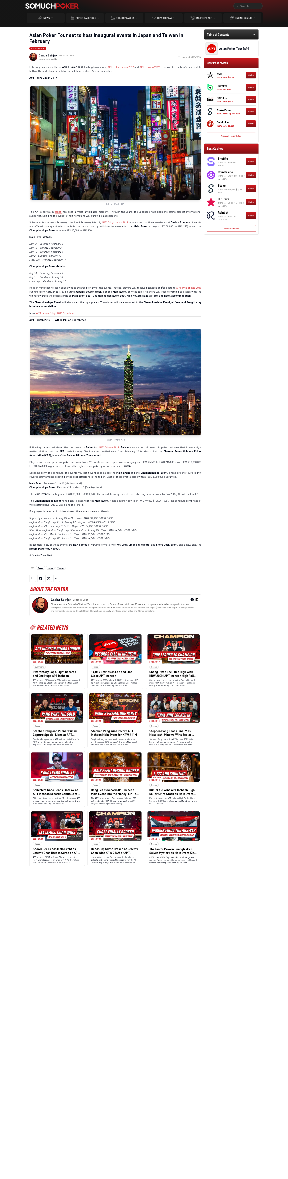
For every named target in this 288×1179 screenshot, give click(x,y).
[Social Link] (192, 599)
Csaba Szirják (48, 55)
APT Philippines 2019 (188, 287)
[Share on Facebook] (40, 578)
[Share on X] (48, 578)
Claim (251, 75)
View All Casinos (231, 228)
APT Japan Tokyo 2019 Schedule (55, 313)
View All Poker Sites (231, 135)
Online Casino (243, 17)
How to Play (164, 17)
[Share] (56, 578)
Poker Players (125, 17)
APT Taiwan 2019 (150, 67)
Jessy (54, 58)
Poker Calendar (86, 17)
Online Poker (204, 17)
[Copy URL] (32, 578)
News (46, 17)
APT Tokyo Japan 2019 (121, 67)
